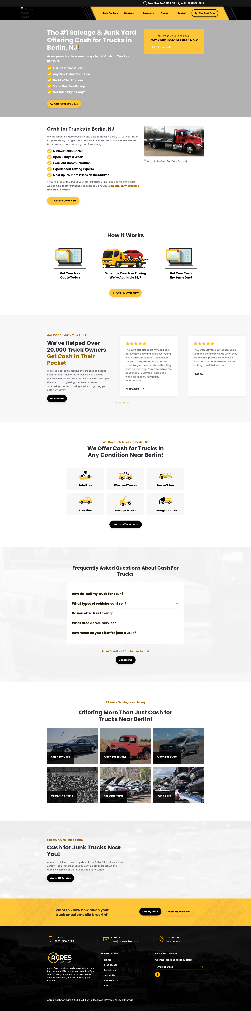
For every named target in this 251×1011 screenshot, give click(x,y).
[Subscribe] (201, 967)
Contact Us (125, 659)
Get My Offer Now (65, 200)
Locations (148, 13)
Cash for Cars (110, 13)
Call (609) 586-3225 (66, 103)
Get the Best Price (205, 13)
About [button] (164, 13)
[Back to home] (29, 13)
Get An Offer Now (124, 524)
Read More (57, 398)
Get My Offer (150, 911)
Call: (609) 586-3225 (192, 3)
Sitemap (128, 1000)
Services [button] (129, 13)
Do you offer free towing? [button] (92, 613)
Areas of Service (60, 878)
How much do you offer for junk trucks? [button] (104, 633)
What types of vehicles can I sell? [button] (99, 603)
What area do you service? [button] (94, 623)
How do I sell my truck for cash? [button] (97, 594)
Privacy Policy (113, 1000)
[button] (110, 366)
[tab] (116, 403)
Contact (181, 13)
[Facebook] (157, 974)
